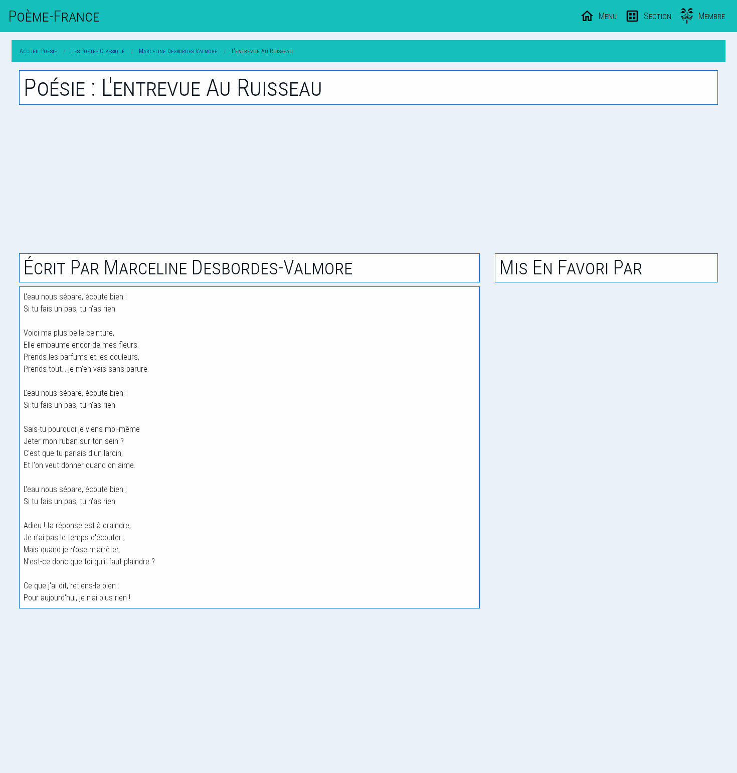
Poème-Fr (54, 16)
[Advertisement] (368, 179)
